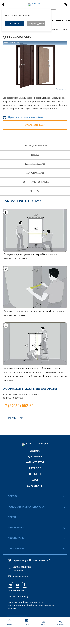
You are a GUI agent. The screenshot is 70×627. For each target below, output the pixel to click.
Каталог (35, 468)
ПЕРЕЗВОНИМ (14, 418)
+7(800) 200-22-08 (22, 567)
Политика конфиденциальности (25, 602)
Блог (35, 479)
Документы (35, 485)
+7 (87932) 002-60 (18, 405)
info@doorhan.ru (21, 576)
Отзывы (35, 474)
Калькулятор (35, 462)
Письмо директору (18, 596)
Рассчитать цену (35, 125)
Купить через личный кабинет (26, 117)
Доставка (35, 456)
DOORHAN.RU (16, 590)
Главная (35, 450)
